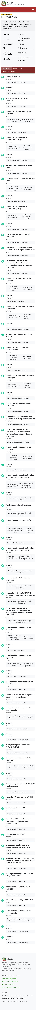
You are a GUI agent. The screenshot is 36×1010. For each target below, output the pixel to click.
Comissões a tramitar (9, 71)
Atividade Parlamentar (10, 982)
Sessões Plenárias (8, 985)
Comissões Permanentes (11, 988)
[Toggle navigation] (33, 9)
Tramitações (6, 68)
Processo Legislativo (9, 979)
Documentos (17, 68)
